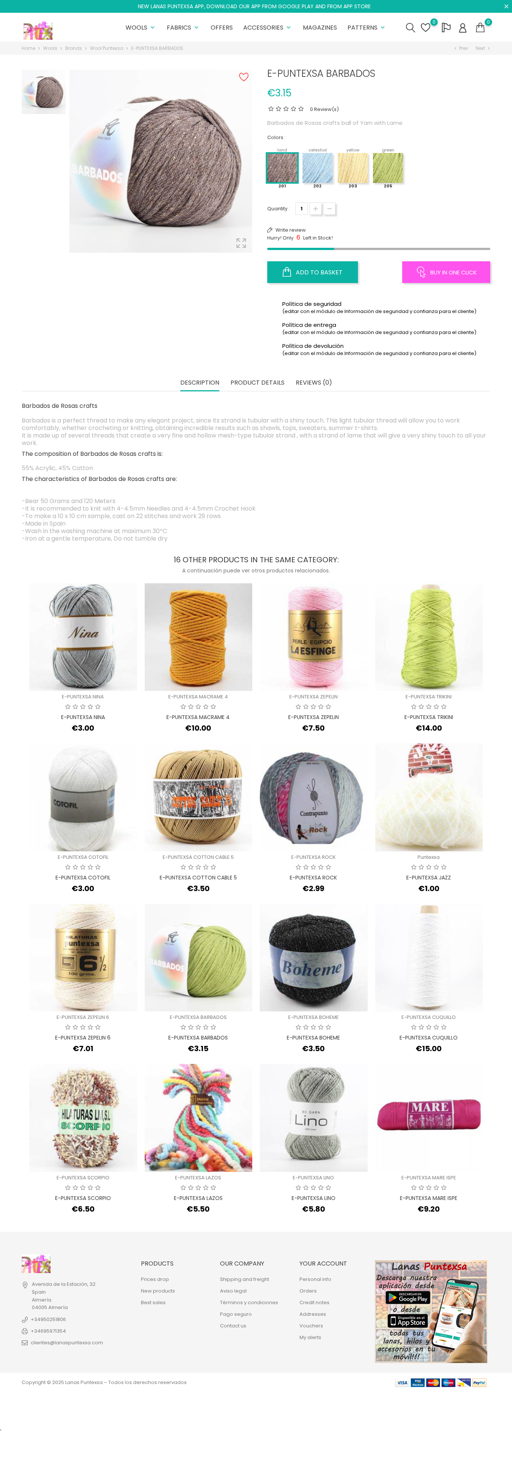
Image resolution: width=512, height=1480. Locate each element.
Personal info (315, 1279)
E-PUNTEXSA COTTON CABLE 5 (198, 857)
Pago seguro (236, 1314)
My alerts (310, 1337)
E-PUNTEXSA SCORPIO (83, 1177)
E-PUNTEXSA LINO (313, 1177)
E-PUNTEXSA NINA (83, 696)
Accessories (267, 27)
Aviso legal (233, 1290)
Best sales (153, 1302)
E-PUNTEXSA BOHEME (313, 1017)
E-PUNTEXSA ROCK (313, 857)
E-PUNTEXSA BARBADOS (198, 1017)
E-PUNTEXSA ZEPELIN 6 (83, 1017)
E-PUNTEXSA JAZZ (428, 877)
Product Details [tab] (257, 383)
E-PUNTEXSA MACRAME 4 (198, 696)
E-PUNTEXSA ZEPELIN (313, 696)
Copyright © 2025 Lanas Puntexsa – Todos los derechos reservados (104, 1382)
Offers (222, 27)
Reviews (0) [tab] (314, 383)
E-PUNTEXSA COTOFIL (83, 857)
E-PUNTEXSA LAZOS (198, 1177)
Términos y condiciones (249, 1302)
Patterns (366, 27)
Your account (323, 1263)
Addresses (312, 1314)
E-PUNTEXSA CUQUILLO (428, 1017)
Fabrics (183, 27)
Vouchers (311, 1325)
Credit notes (314, 1302)
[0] (480, 27)
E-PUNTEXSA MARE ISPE (428, 1177)
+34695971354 (48, 1331)
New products (158, 1290)
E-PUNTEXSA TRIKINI (429, 696)
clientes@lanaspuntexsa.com (67, 1342)
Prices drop (155, 1279)
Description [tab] (199, 383)
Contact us (233, 1325)
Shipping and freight (244, 1279)
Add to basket (318, 272)
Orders (308, 1290)
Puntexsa (429, 857)
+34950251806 (48, 1319)
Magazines (320, 27)
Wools (141, 27)
